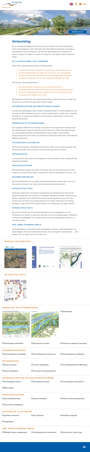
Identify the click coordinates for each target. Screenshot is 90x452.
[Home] (11, 9)
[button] (16, 337)
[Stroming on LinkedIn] (84, 447)
